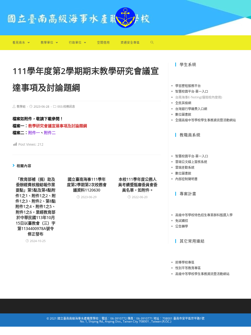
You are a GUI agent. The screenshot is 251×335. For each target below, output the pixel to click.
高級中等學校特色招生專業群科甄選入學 (204, 215)
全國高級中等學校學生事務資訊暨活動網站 (205, 120)
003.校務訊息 (66, 106)
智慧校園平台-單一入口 (191, 91)
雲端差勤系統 (184, 167)
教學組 (21, 106)
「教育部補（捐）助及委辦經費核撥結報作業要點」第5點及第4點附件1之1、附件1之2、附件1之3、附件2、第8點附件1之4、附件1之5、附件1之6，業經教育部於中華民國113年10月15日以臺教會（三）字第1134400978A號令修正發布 (35, 207)
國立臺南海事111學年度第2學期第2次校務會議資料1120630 (87, 185)
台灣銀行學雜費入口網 (191, 108)
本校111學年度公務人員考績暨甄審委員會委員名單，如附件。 (137, 185)
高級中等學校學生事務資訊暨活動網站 (202, 273)
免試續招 (181, 220)
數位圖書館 (183, 114)
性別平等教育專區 (188, 268)
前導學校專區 (184, 262)
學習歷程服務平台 (188, 85)
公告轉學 (181, 226)
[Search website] (152, 42)
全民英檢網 (183, 103)
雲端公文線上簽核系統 (191, 161)
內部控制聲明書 (186, 179)
